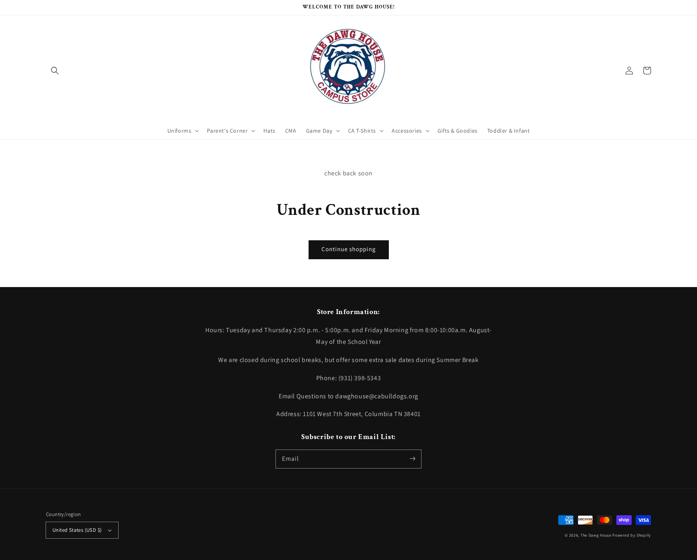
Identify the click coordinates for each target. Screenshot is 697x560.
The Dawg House (595, 535)
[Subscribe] (412, 459)
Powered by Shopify (631, 535)
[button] (55, 70)
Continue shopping (348, 249)
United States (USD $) (77, 530)
